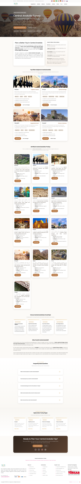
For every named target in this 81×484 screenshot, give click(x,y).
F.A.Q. (61, 4)
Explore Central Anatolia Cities (19, 27)
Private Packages (54, 104)
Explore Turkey (45, 475)
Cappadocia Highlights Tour (61, 466)
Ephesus (43, 4)
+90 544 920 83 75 (5, 476)
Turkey (57, 4)
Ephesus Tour (58, 470)
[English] (52, 1)
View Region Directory (32, 27)
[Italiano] (58, 1)
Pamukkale (48, 4)
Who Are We (32, 466)
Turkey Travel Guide (52, 460)
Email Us (45, 445)
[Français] (62, 1)
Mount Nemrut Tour (59, 475)
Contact (65, 4)
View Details (18, 104)
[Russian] (67, 1)
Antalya (53, 4)
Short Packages (25, 138)
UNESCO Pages (53, 138)
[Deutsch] (60, 1)
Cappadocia (33, 4)
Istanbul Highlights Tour (60, 468)
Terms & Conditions (33, 471)
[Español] (54, 1)
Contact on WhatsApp (38, 445)
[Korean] (65, 1)
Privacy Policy (32, 470)
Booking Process (32, 468)
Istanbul (38, 4)
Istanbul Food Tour (59, 473)
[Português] (56, 1)
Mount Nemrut (46, 460)
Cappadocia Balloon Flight (60, 471)
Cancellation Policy (33, 473)
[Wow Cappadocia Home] (15, 4)
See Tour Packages (26, 104)
